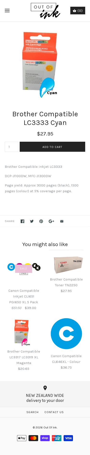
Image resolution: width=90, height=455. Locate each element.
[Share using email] (62, 221)
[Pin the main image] (41, 221)
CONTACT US (54, 412)
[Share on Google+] (51, 221)
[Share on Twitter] (32, 221)
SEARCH (32, 412)
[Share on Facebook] (22, 221)
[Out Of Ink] (45, 10)
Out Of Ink (50, 427)
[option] (45, 61)
